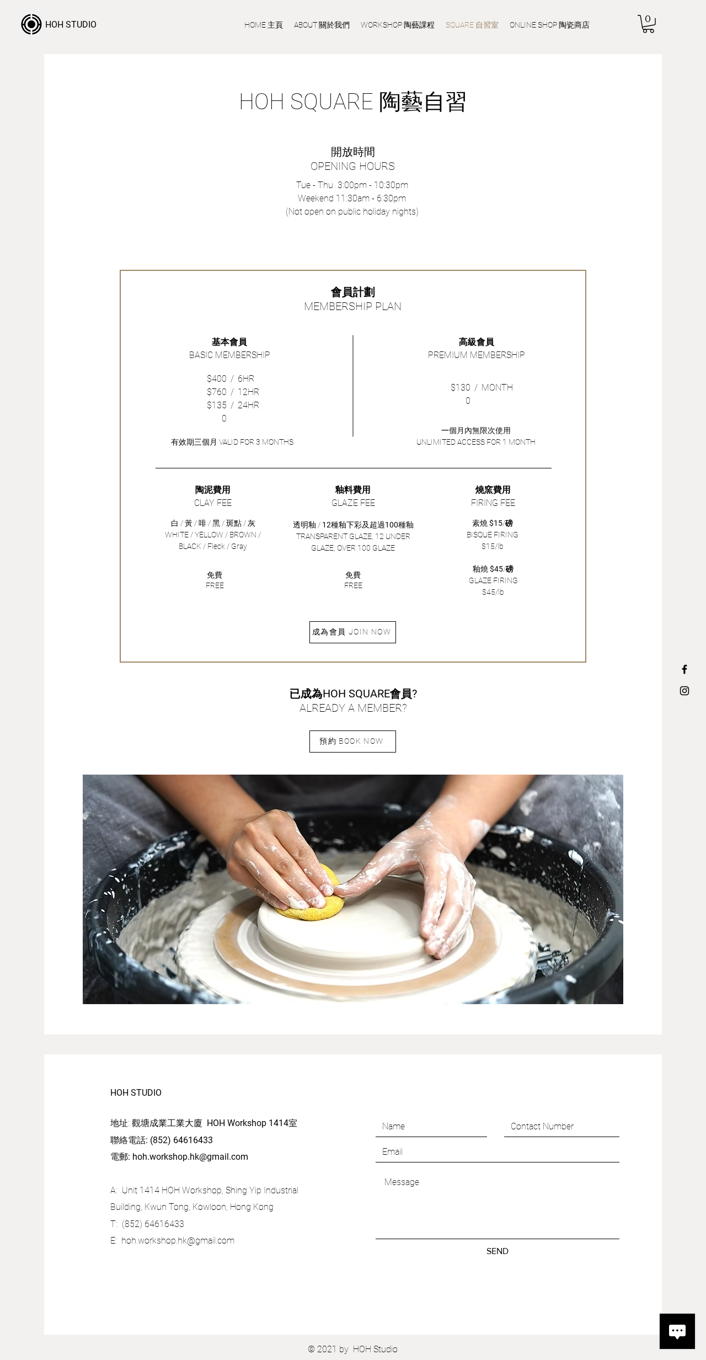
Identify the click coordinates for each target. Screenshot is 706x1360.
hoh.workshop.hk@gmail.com (190, 1156)
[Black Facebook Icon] (684, 669)
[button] (648, 24)
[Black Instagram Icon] (684, 691)
